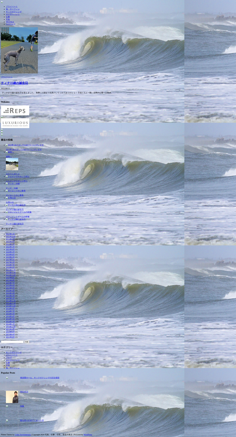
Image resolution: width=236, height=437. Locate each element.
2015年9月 (10, 278)
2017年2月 (10, 262)
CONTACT (10, 24)
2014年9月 (10, 309)
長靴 (22, 406)
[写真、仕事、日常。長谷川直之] (118, 2)
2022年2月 (10, 244)
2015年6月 (10, 286)
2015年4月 (10, 291)
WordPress (88, 435)
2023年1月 (10, 234)
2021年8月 (10, 249)
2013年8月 (10, 332)
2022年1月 (10, 247)
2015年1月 (10, 298)
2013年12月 (11, 327)
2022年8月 (10, 242)
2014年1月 (10, 324)
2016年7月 (10, 265)
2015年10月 (11, 275)
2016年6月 (10, 267)
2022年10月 (11, 237)
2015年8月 (10, 280)
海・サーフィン (13, 9)
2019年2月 (10, 257)
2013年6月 (10, 334)
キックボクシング (14, 12)
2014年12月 (11, 301)
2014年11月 (11, 304)
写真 (8, 19)
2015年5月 (10, 288)
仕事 (8, 17)
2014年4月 (10, 316)
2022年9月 (10, 239)
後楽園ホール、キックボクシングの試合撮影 (39, 378)
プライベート (12, 7)
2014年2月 (10, 322)
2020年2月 (10, 252)
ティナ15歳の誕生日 (14, 83)
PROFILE (10, 22)
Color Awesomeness (23, 435)
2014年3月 (10, 319)
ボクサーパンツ (13, 14)
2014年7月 (10, 311)
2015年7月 (10, 283)
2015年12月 (11, 270)
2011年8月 (10, 337)
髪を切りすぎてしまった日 (32, 420)
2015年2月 (10, 296)
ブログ (9, 358)
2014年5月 (10, 314)
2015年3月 (10, 293)
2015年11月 (11, 273)
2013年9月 (10, 329)
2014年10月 (11, 306)
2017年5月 (10, 260)
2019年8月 (10, 255)
